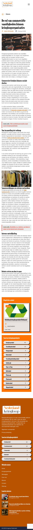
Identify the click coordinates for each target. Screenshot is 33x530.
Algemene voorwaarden (8, 429)
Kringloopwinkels (6, 471)
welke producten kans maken (15, 137)
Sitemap (4, 486)
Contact (4, 483)
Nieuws (8, 14)
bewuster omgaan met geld (19, 110)
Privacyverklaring (6, 432)
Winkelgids (5, 474)
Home (3, 468)
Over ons (4, 477)
